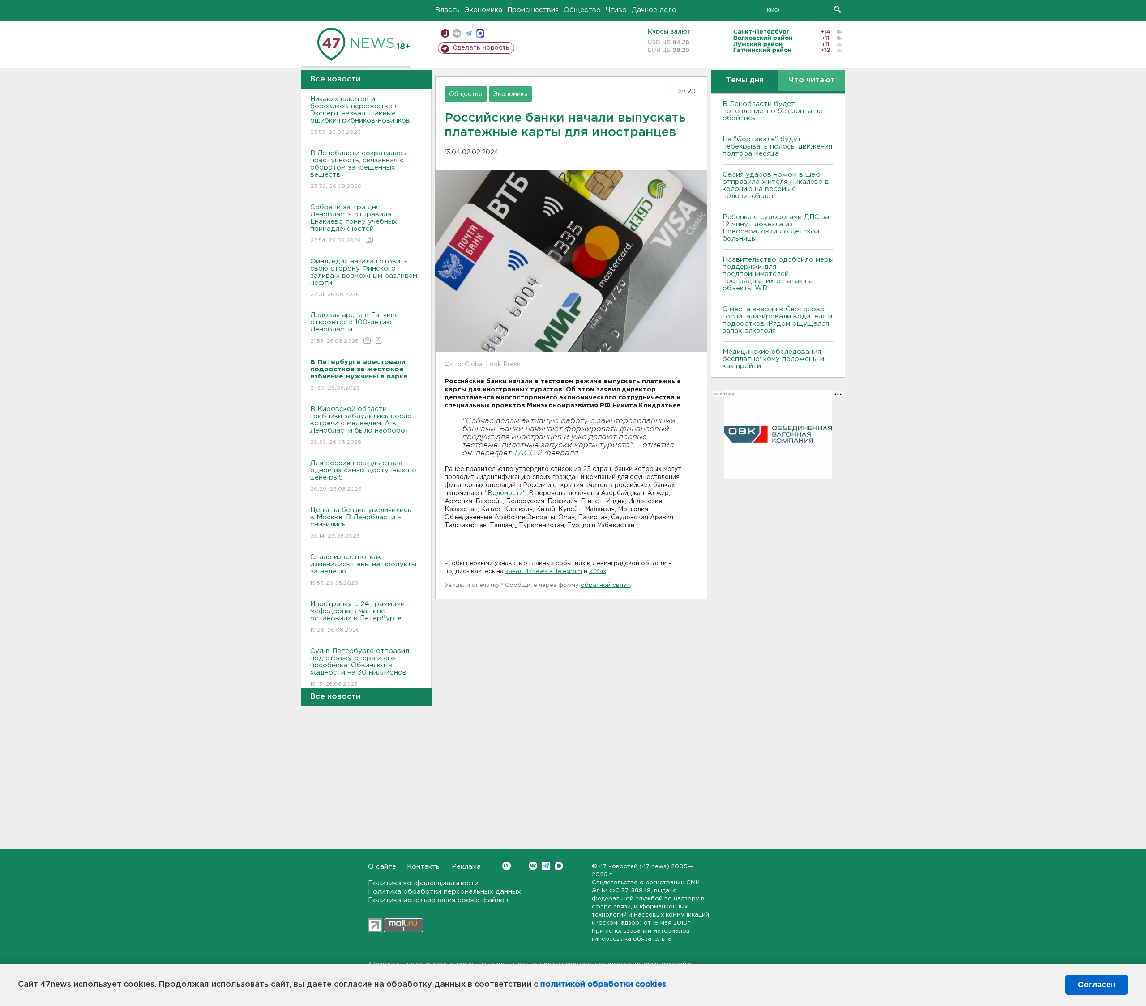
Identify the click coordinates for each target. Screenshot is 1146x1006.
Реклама (466, 867)
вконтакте (457, 33)
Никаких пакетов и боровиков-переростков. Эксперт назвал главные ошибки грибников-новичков (360, 115)
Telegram (546, 866)
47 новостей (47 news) (634, 866)
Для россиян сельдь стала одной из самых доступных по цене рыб (363, 476)
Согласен (1097, 984)
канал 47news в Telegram (543, 571)
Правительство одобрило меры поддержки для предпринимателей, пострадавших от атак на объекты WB (778, 274)
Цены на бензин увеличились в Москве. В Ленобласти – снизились (360, 523)
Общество (582, 10)
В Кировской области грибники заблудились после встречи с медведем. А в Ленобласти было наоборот (360, 425)
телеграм (468, 33)
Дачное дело (654, 10)
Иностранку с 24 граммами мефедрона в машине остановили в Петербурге (357, 616)
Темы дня (745, 80)
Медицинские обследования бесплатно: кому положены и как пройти (773, 359)
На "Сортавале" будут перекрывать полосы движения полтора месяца (777, 146)
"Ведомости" (505, 493)
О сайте (382, 867)
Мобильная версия (445, 33)
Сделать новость (481, 48)
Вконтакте (533, 866)
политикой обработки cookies (603, 984)
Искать (837, 9)
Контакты (424, 867)
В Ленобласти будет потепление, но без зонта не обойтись (772, 111)
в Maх (597, 571)
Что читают (812, 80)
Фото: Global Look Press (482, 364)
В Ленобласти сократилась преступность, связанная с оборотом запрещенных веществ (358, 169)
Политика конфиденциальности (423, 883)
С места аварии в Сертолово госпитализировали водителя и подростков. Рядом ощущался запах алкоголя (777, 320)
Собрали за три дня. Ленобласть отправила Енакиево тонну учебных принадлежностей (353, 223)
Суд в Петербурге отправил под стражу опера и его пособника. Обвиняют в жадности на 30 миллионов (359, 667)
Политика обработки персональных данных (444, 892)
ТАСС (524, 453)
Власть (447, 10)
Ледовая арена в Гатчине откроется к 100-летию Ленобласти (354, 328)
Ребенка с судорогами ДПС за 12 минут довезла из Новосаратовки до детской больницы (776, 228)
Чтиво (616, 10)
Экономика (483, 10)
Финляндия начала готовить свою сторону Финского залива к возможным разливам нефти (363, 278)
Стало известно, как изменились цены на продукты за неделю (363, 570)
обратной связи (605, 585)
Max (559, 866)
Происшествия (533, 10)
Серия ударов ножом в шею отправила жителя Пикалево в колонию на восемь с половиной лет (776, 185)
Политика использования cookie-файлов (438, 900)
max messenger (480, 33)
